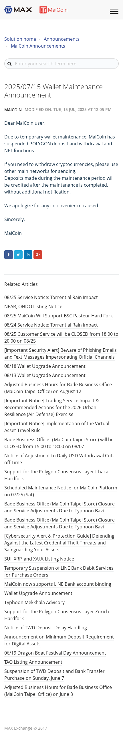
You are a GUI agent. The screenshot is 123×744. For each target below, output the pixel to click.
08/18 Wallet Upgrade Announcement (45, 366)
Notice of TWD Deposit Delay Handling (45, 627)
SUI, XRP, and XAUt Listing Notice (39, 559)
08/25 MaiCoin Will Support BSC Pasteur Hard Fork (58, 316)
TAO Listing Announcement (33, 662)
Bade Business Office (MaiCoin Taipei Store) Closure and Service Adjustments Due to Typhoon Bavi (59, 507)
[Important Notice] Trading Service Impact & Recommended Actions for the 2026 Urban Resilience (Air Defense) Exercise (51, 407)
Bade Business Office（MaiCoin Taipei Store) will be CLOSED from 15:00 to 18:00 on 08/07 (59, 443)
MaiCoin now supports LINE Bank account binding (57, 584)
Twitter (18, 254)
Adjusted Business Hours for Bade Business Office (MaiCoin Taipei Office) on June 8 (58, 690)
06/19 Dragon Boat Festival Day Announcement (55, 653)
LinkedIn (28, 254)
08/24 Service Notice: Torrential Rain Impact (51, 325)
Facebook (8, 254)
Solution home (20, 39)
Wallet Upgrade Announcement (38, 593)
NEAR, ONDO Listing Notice (33, 306)
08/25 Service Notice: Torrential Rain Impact (51, 297)
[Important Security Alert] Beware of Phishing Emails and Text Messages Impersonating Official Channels (60, 353)
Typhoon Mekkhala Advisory (34, 602)
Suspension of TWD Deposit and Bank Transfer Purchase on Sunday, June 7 (54, 674)
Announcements (62, 39)
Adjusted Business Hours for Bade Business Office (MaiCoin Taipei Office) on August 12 (58, 388)
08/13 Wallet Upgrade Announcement (45, 375)
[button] (113, 10)
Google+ (37, 254)
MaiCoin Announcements (38, 46)
